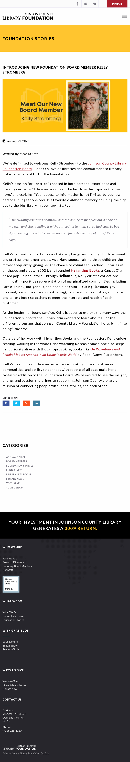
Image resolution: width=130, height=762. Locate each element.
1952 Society (10, 645)
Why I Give (12, 483)
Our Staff (8, 569)
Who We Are (10, 558)
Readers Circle (11, 649)
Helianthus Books (85, 270)
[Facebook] (77, 3)
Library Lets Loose (18, 474)
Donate (117, 3)
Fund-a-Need (14, 470)
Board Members (16, 461)
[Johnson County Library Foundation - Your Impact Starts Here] (28, 16)
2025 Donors (10, 641)
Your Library (15, 487)
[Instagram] (85, 3)
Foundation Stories (19, 465)
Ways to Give (10, 681)
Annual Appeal (16, 457)
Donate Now (10, 688)
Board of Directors (13, 562)
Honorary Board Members (17, 566)
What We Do (10, 612)
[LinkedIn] (94, 3)
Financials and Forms (14, 685)
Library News (15, 478)
